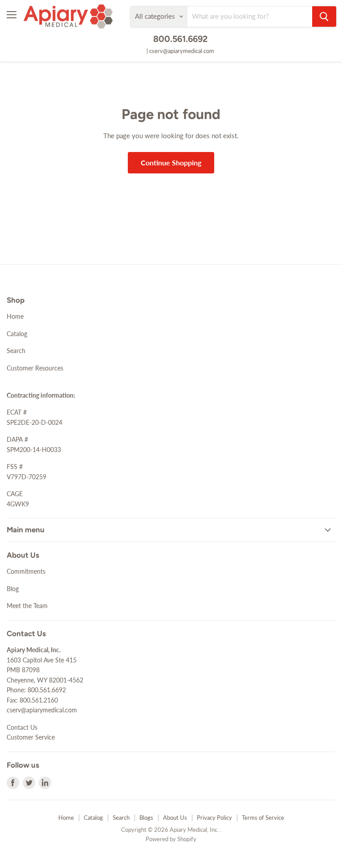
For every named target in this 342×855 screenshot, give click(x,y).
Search (16, 350)
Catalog (17, 333)
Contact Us (22, 727)
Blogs (146, 817)
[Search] (324, 16)
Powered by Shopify (171, 839)
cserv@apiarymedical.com (181, 50)
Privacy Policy (214, 817)
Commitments (26, 571)
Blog (13, 588)
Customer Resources (35, 368)
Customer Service (31, 737)
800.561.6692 (180, 38)
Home (15, 316)
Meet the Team (27, 605)
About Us (175, 817)
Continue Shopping (171, 162)
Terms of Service (263, 817)
